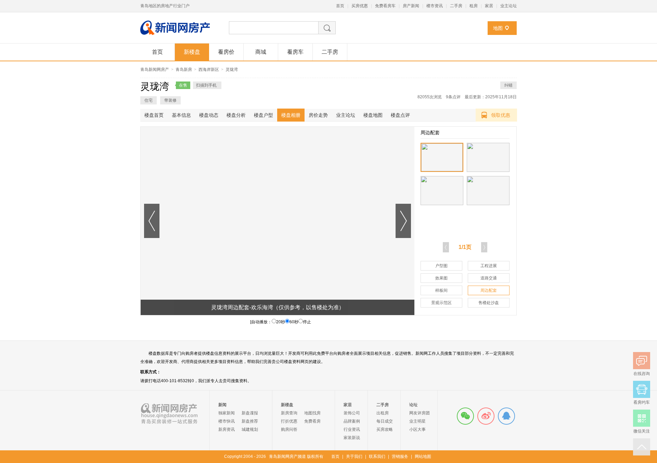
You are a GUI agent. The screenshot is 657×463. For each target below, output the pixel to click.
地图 (498, 28)
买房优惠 (359, 5)
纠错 (508, 85)
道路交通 (488, 278)
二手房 (456, 5)
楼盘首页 (154, 115)
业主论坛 (508, 5)
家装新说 (352, 437)
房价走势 (318, 115)
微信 (465, 416)
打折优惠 (289, 421)
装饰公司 (352, 413)
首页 (340, 5)
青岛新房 (184, 69)
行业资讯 (352, 429)
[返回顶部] (641, 446)
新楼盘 (192, 52)
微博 (485, 416)
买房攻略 (384, 429)
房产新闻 (411, 5)
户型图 (441, 265)
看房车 (295, 52)
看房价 (226, 52)
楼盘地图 (373, 115)
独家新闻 (226, 413)
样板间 (441, 290)
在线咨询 (506, 416)
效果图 (441, 278)
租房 (473, 5)
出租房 (382, 413)
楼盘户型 (263, 115)
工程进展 (488, 265)
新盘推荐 (250, 421)
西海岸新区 (208, 69)
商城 (260, 52)
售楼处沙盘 (488, 302)
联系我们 (377, 456)
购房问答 (289, 429)
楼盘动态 (208, 115)
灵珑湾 (232, 69)
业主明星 (417, 421)
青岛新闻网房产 (154, 69)
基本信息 (181, 115)
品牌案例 (352, 421)
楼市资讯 (434, 5)
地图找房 (312, 413)
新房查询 (289, 413)
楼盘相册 (290, 115)
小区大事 (417, 429)
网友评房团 (419, 413)
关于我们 (354, 456)
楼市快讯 (226, 421)
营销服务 (400, 456)
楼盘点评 (400, 115)
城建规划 (250, 429)
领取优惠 (500, 115)
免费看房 (312, 421)
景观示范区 (441, 302)
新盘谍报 (250, 413)
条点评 (453, 97)
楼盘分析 (236, 115)
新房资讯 (226, 429)
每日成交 (384, 421)
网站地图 (423, 456)
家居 (489, 5)
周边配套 (488, 290)
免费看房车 (385, 5)
